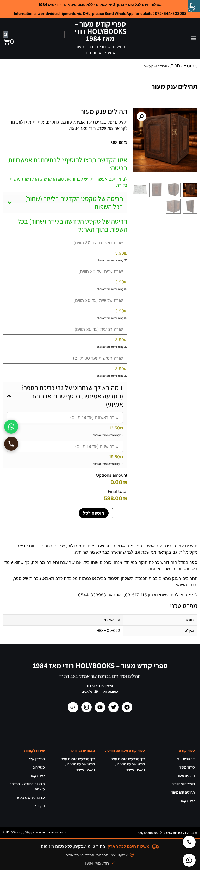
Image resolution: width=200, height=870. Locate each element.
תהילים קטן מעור (183, 792)
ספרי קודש (187, 750)
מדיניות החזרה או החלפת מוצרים (27, 786)
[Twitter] (113, 707)
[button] (193, 38)
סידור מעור (187, 767)
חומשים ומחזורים (183, 784)
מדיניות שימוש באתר (30, 797)
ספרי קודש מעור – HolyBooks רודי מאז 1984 (100, 31)
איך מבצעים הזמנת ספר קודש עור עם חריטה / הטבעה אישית (128, 764)
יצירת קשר (187, 800)
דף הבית (189, 759)
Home (190, 65)
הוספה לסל (93, 513)
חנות (175, 65)
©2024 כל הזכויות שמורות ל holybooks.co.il (167, 833)
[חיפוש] (6, 34)
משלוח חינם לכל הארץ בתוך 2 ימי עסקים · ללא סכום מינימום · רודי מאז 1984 (100, 4)
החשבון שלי (37, 759)
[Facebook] (127, 707)
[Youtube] (100, 707)
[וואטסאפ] (11, 427)
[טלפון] (11, 444)
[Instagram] (86, 707)
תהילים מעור (186, 775)
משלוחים (39, 767)
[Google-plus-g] (73, 707)
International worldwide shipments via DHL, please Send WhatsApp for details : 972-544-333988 (100, 13)
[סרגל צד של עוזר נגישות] (194, 6)
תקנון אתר (37, 805)
